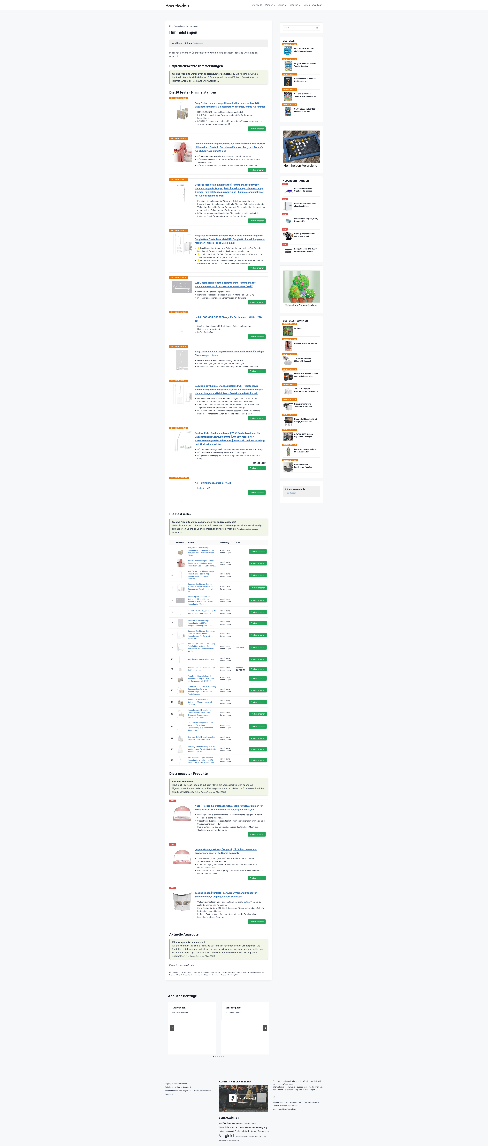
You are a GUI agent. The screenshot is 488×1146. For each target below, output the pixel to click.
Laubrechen (179, 1007)
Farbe (200, 488)
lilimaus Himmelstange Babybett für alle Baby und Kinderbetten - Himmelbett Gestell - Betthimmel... (202, 563)
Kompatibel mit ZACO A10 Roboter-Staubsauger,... (305, 250)
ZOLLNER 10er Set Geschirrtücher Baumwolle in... (306, 390)
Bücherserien (231, 1123)
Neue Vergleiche (289, 1109)
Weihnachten (260, 1136)
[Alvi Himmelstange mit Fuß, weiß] (182, 491)
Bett (226, 124)
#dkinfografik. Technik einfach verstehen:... (304, 49)
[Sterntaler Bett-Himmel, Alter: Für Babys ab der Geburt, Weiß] (180, 738)
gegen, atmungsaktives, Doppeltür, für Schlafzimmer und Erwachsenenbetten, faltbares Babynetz (226, 851)
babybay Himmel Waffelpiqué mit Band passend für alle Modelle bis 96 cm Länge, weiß (202, 749)
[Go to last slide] (172, 1028)
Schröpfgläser (233, 1007)
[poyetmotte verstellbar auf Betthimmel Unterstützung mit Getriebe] (180, 702)
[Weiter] (265, 1028)
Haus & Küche (252, 1124)
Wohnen (298, 328)
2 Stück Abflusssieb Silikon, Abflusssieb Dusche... (302, 359)
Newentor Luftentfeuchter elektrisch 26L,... (305, 204)
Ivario (242, 1128)
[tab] (213, 1056)
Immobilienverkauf (312, 5)
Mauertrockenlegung (256, 1127)
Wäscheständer (234, 1141)
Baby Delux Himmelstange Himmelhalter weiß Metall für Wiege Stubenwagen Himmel (229, 353)
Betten (247, 902)
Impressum (277, 1109)
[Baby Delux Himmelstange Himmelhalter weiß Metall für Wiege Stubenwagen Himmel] (182, 360)
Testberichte (263, 1131)
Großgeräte (244, 1124)
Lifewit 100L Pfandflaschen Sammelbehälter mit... (306, 375)
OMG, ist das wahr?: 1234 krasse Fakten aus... (305, 110)
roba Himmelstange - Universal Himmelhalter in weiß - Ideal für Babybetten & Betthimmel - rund (201, 760)
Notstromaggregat (226, 1131)
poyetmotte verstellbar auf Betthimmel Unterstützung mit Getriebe (200, 701)
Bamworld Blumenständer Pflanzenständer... (305, 450)
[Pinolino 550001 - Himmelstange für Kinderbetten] (180, 669)
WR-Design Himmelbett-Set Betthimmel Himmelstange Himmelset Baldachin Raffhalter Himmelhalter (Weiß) (225, 284)
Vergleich (227, 1135)
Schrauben (249, 159)
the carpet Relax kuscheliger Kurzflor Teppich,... (303, 465)
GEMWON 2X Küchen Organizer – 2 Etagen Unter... (303, 435)
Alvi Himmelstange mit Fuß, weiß (213, 483)
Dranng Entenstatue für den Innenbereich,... (304, 235)
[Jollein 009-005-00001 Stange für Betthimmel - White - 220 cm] (182, 325)
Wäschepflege (223, 1141)
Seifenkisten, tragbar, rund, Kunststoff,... (306, 219)
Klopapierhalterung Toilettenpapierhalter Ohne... (303, 405)
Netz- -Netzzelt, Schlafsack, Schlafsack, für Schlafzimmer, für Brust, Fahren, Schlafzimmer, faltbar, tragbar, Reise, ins (229, 808)
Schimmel (252, 1131)
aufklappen (198, 43)
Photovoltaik (241, 1131)
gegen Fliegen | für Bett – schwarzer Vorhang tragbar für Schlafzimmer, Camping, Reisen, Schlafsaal (226, 895)
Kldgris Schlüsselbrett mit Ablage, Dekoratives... (305, 420)
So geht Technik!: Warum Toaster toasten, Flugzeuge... (305, 64)
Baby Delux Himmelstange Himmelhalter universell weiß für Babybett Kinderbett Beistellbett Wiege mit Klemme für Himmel (230, 105)
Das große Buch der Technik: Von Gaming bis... (305, 95)
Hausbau (299, 1087)
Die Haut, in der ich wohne (305, 343)
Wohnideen (287, 1084)
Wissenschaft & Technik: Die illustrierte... (305, 80)
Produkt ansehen (257, 129)
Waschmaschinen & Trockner (245, 1136)
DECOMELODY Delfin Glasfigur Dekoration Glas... (303, 189)
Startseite (257, 5)
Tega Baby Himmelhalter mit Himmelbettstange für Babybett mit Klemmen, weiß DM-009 (201, 678)
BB (220, 1123)
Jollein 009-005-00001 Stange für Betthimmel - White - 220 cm (228, 319)
